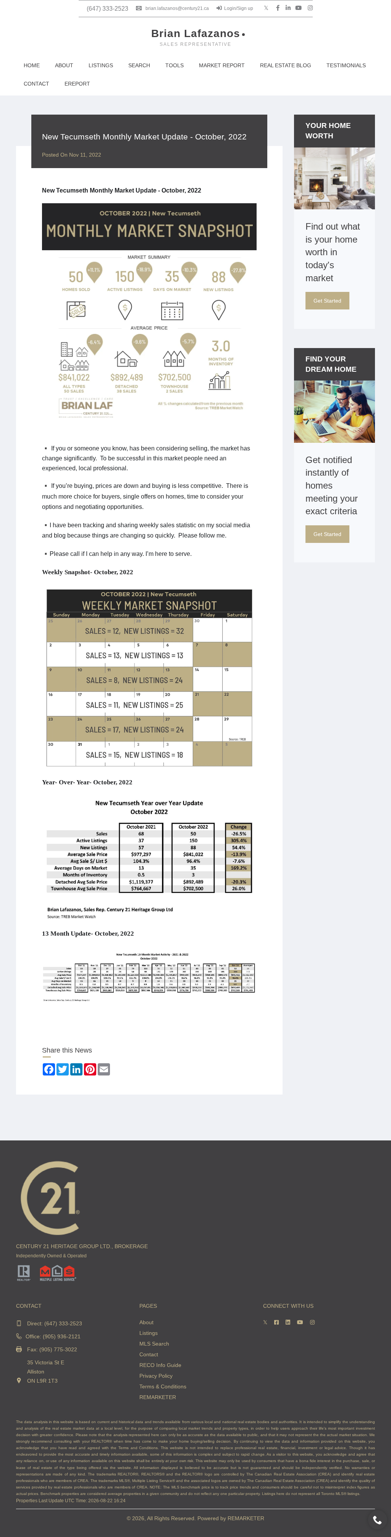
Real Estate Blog (285, 65)
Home (32, 65)
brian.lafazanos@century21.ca (177, 8)
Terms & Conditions (162, 1386)
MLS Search (154, 1344)
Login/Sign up (238, 8)
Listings (101, 65)
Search (139, 65)
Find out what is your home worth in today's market (332, 252)
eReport (77, 84)
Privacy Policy (156, 1376)
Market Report (222, 65)
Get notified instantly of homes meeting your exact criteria (331, 485)
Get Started (327, 301)
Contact (36, 84)
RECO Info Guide (160, 1365)
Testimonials (346, 65)
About (64, 65)
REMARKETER (157, 1397)
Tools (174, 65)
